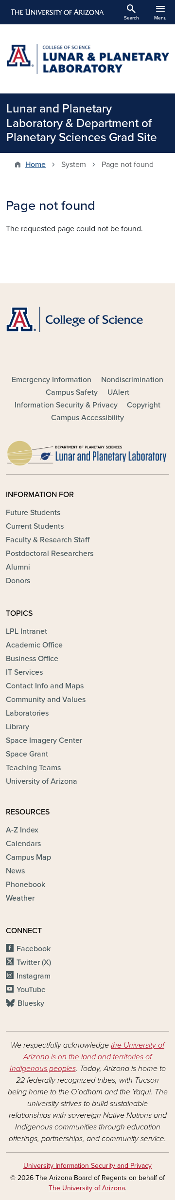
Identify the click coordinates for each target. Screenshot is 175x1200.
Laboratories (27, 713)
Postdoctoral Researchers (49, 553)
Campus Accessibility (87, 418)
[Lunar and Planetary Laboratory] (87, 451)
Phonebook (25, 884)
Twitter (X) (34, 962)
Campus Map (28, 857)
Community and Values (46, 699)
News (15, 871)
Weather (20, 898)
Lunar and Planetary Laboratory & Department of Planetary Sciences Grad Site (81, 123)
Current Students (35, 526)
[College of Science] (87, 319)
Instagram (34, 976)
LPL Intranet (26, 631)
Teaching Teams (33, 768)
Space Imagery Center (44, 740)
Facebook (34, 949)
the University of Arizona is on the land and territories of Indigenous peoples (87, 1056)
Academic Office (34, 645)
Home (35, 164)
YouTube (31, 990)
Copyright (143, 405)
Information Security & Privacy (66, 405)
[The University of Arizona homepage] (56, 12)
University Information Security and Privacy (87, 1166)
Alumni (18, 567)
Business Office (32, 659)
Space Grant (27, 754)
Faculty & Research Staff (47, 540)
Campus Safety (72, 392)
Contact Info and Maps (45, 686)
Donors (18, 581)
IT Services (24, 672)
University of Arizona (41, 781)
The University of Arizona (87, 1188)
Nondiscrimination (132, 380)
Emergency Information (51, 380)
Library (17, 727)
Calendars (23, 844)
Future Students (33, 512)
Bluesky (31, 1003)
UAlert (118, 392)
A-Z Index (22, 830)
